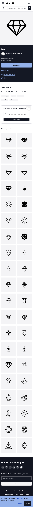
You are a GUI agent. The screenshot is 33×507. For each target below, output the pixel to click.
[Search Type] (4, 8)
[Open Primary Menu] (3, 3)
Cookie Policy (19, 498)
